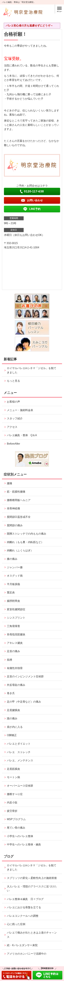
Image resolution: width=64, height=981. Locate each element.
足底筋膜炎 (13, 769)
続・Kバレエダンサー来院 (22, 945)
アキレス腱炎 (15, 642)
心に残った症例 (16, 924)
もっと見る (13, 380)
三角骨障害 (13, 626)
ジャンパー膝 (15, 567)
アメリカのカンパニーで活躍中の (26, 953)
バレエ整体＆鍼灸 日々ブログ (25, 899)
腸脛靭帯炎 (13, 600)
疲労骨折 (12, 811)
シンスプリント (16, 617)
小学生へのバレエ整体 (20, 836)
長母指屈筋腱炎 (16, 634)
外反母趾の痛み (16, 684)
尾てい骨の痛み (16, 827)
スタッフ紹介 (15, 418)
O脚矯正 (12, 735)
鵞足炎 (11, 592)
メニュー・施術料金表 (20, 410)
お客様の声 (13, 401)
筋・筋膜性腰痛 (16, 491)
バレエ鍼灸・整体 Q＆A (22, 435)
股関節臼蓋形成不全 (19, 516)
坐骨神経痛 (13, 508)
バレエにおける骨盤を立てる (24, 907)
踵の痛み (13, 718)
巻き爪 (11, 693)
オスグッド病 (15, 575)
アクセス (12, 427)
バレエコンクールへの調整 (22, 915)
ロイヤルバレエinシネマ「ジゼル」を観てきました (31, 370)
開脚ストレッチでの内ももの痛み (26, 533)
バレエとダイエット (19, 743)
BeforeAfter (13, 443)
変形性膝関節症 (16, 609)
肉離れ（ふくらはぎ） (20, 550)
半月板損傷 (13, 584)
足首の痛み (13, 651)
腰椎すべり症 (15, 794)
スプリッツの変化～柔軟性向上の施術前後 (32, 878)
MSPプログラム (16, 819)
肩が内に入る (15, 726)
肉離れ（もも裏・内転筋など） (25, 542)
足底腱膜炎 (13, 710)
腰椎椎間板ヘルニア (19, 500)
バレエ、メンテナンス (20, 760)
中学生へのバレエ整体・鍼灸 (24, 844)
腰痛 (9, 483)
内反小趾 (12, 802)
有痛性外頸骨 (15, 668)
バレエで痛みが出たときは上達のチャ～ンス (32, 934)
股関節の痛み (15, 525)
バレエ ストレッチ (19, 752)
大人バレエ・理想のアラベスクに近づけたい (32, 888)
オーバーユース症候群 (20, 785)
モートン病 (13, 777)
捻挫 (9, 659)
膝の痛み (12, 558)
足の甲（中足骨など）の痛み (25, 701)
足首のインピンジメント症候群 (25, 676)
